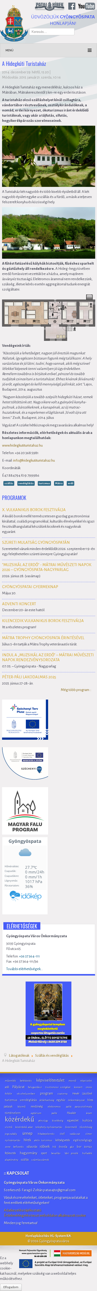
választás (32, 1146)
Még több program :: (76, 690)
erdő (70, 483)
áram (89, 1113)
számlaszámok (40, 1159)
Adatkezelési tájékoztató (22, 1210)
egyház (61, 1100)
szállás (8, 483)
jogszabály (11, 1133)
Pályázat (18, 1087)
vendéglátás (26, 483)
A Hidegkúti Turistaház (24, 64)
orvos (89, 1087)
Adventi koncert (19, 604)
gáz (72, 1146)
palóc (54, 1113)
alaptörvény (11, 1159)
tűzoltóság (86, 1127)
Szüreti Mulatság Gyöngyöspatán (36, 542)
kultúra (87, 1120)
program (46, 1093)
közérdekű (19, 1119)
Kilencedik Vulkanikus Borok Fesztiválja (43, 621)
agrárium (36, 1113)
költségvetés (62, 1140)
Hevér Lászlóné (82, 1093)
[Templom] (48, 1013)
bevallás (56, 1153)
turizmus (44, 483)
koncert (78, 1087)
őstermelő (71, 1127)
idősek (45, 1146)
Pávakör (71, 1112)
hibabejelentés (46, 1133)
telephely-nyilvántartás (48, 1127)
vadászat (75, 1133)
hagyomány (28, 1153)
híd (54, 1146)
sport (44, 1153)
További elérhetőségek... (24, 969)
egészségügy (82, 1140)
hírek (27, 1140)
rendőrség (37, 1106)
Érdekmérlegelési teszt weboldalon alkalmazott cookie (45, 1215)
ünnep (28, 1133)
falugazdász (35, 1087)
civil (62, 1133)
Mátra (59, 483)
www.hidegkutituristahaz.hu (22, 445)
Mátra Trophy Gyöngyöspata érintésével (43, 638)
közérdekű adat (24, 1127)
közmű (22, 1106)
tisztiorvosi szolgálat (58, 1087)
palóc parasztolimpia (79, 1106)
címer (89, 1133)
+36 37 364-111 (29, 956)
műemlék (10, 1080)
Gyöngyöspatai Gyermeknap (30, 587)
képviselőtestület (50, 1080)
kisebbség (57, 1120)
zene (8, 1146)
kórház (88, 1146)
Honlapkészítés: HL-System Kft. (48, 1236)
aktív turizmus (43, 1140)
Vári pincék (71, 1153)
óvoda (63, 1146)
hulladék (87, 1153)
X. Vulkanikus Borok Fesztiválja (34, 510)
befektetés (26, 1080)
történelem (13, 1113)
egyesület (73, 1120)
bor (79, 1146)
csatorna (63, 1093)
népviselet (86, 1080)
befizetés (18, 1146)
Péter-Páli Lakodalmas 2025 (29, 677)
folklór (8, 1093)
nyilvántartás (12, 1140)
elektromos (54, 1106)
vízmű (8, 1127)
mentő (72, 1080)
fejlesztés (10, 1153)
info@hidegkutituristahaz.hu (34, 460)
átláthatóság (47, 1100)
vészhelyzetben (26, 1093)
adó (7, 1087)
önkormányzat (76, 1100)
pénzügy (43, 1120)
